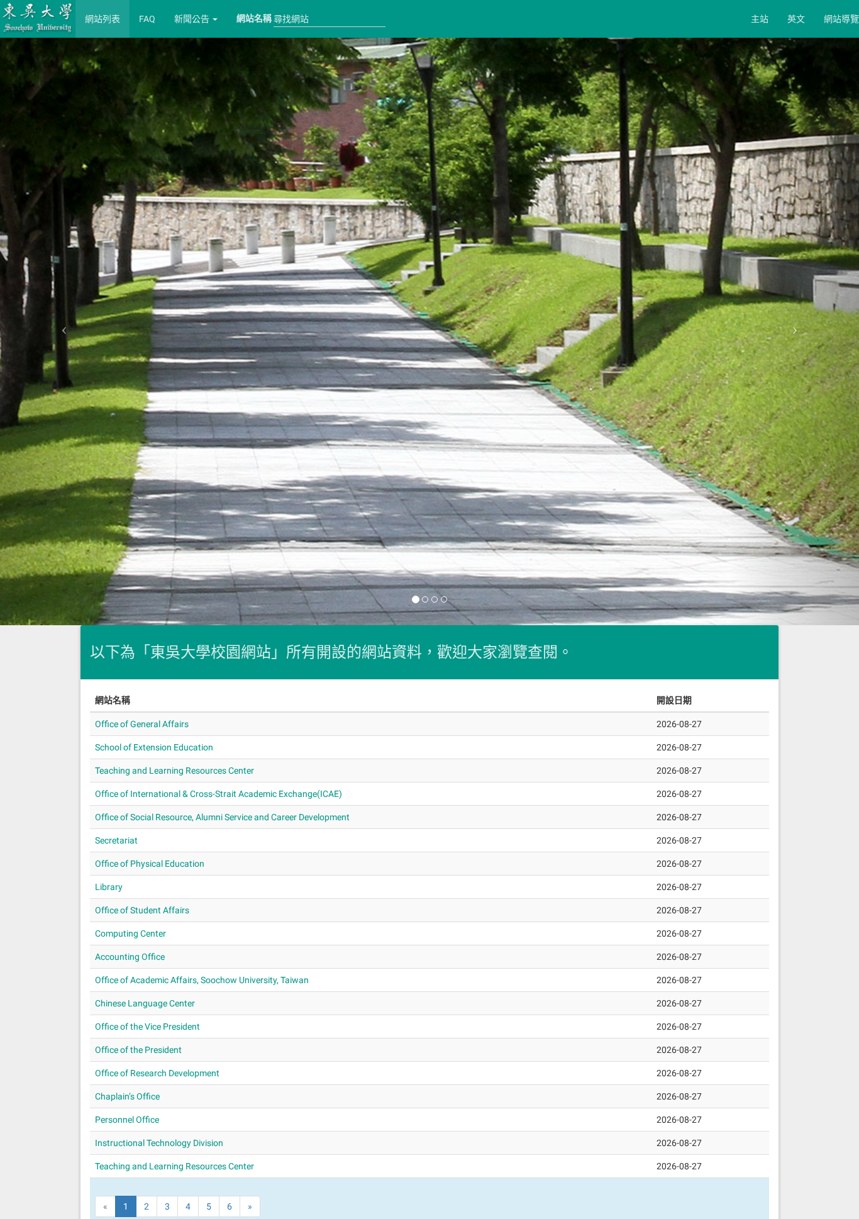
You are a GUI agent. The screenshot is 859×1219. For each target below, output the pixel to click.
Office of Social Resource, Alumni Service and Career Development (222, 817)
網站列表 (102, 19)
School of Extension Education (154, 747)
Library (109, 887)
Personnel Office (127, 1120)
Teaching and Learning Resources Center (174, 770)
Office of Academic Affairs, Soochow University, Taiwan (202, 980)
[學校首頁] (37, 18)
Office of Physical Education (149, 864)
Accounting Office (130, 957)
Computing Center (130, 933)
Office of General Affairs (142, 724)
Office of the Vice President (147, 1026)
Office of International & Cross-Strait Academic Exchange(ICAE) (218, 794)
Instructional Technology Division (159, 1143)
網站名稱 (254, 18)
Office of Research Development (157, 1073)
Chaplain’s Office (127, 1096)
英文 (796, 19)
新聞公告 (192, 19)
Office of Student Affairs (142, 910)
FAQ (147, 19)
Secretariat (116, 840)
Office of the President (138, 1050)
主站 (759, 19)
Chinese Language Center (145, 1003)
